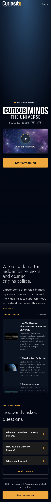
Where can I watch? (16, 460)
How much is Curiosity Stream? (18, 448)
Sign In (45, 4)
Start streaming (25, 163)
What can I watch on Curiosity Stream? (22, 434)
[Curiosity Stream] (12, 4)
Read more (8, 308)
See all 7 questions (25, 471)
